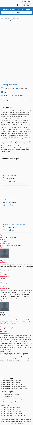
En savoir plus (27, 361)
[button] (21, 5)
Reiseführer (5, 405)
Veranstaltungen (7, 392)
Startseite (4, 18)
